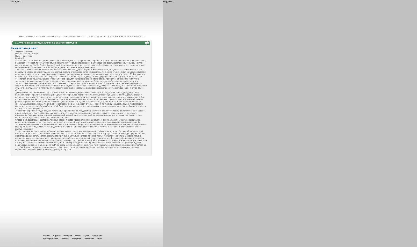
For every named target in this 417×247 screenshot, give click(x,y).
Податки (86, 236)
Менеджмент (67, 236)
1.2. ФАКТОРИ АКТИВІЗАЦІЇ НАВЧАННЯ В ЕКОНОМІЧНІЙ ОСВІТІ (115, 36)
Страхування (76, 239)
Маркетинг (56, 236)
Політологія (65, 239)
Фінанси (77, 236)
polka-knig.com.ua (26, 36)
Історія (99, 239)
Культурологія (97, 236)
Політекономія (89, 239)
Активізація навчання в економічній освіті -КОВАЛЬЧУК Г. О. (60, 36)
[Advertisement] (81, 194)
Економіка (46, 236)
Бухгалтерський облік (50, 239)
